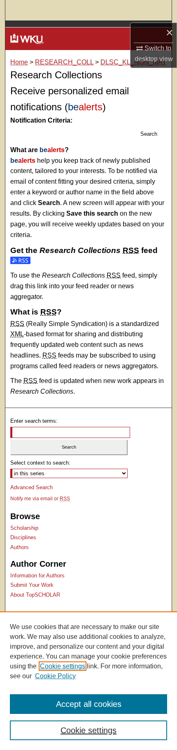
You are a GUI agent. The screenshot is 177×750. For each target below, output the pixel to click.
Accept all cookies (88, 704)
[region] (88, 680)
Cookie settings (62, 666)
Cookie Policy (55, 675)
